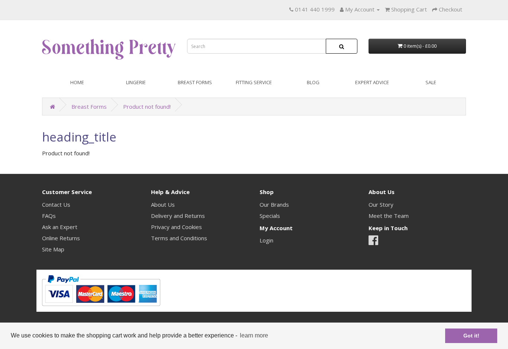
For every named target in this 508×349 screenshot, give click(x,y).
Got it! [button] (471, 336)
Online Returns (61, 238)
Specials (270, 215)
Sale (430, 82)
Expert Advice (372, 82)
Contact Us (56, 204)
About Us (163, 204)
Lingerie (136, 82)
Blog (313, 82)
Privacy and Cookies (176, 227)
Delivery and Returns (178, 215)
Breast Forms (195, 82)
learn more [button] (254, 335)
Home (77, 82)
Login (266, 240)
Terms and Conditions (179, 238)
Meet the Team (389, 215)
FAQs (49, 215)
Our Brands (274, 204)
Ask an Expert (59, 227)
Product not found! (147, 106)
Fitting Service (254, 82)
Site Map (53, 249)
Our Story (381, 204)
